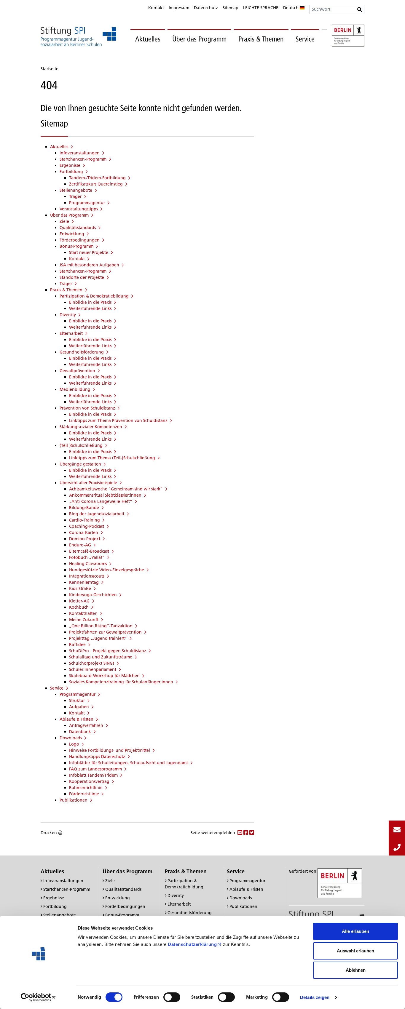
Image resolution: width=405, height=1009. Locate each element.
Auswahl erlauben (355, 950)
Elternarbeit (179, 904)
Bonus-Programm (122, 915)
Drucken (49, 832)
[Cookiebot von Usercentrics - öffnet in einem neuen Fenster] (38, 997)
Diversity (176, 895)
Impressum (179, 7)
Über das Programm (199, 39)
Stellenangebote (59, 915)
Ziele (110, 880)
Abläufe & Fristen (246, 889)
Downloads (240, 898)
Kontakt (156, 7)
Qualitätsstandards (123, 889)
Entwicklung (117, 898)
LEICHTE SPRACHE (260, 7)
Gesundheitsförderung (190, 912)
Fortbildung (55, 906)
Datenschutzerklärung (192, 944)
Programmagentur (247, 880)
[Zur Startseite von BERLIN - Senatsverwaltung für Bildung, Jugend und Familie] (348, 36)
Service (305, 39)
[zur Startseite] (78, 36)
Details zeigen (314, 997)
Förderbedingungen (125, 906)
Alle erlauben (355, 931)
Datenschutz (206, 7)
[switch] (171, 997)
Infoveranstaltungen (63, 880)
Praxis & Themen (261, 39)
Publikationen (243, 906)
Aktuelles (147, 39)
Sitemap (230, 7)
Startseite (49, 68)
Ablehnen (356, 970)
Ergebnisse (53, 898)
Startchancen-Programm (66, 889)
